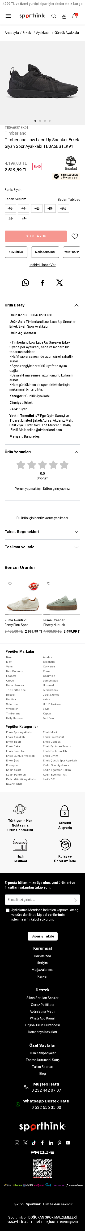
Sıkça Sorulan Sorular (42, 998)
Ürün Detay (14, 305)
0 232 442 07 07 (46, 1090)
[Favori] (74, 236)
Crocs (10, 680)
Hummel (48, 685)
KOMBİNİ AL (16, 252)
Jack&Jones (51, 694)
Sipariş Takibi (42, 936)
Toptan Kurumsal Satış (43, 1060)
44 (10, 219)
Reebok (10, 694)
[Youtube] (68, 1143)
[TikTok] (34, 1143)
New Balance (14, 671)
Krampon (12, 765)
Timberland (15, 133)
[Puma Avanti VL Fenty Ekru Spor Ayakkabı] (23, 624)
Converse (49, 666)
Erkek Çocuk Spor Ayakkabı (60, 760)
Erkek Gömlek (51, 741)
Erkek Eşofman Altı (55, 751)
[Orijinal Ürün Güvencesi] (66, 176)
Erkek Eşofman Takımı (57, 746)
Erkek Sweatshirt (53, 737)
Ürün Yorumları (18, 452)
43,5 (63, 208)
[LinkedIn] (51, 1143)
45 (24, 219)
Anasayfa (12, 33)
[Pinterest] (59, 1143)
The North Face (16, 690)
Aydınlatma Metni (42, 1011)
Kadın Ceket (13, 770)
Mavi (9, 661)
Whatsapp (71, 252)
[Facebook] (42, 1143)
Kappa (47, 713)
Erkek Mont (50, 732)
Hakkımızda (42, 956)
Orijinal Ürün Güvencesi (42, 1025)
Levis (46, 708)
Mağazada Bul (45, 252)
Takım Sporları (42, 1067)
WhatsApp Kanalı (42, 1018)
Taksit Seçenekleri (22, 531)
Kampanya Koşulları (42, 1032)
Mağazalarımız (43, 970)
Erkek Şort (12, 760)
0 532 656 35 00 (46, 1107)
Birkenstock (50, 690)
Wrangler (12, 708)
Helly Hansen (14, 718)
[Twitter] (25, 1143)
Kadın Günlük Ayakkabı (21, 779)
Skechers (49, 661)
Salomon (12, 704)
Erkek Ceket (13, 746)
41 (24, 208)
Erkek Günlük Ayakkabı (20, 755)
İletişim (42, 963)
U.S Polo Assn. (52, 704)
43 (50, 208)
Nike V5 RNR (14, 784)
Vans (9, 666)
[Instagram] (17, 1143)
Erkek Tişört (13, 741)
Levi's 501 (49, 779)
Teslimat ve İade (19, 547)
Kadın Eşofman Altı (55, 774)
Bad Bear (49, 718)
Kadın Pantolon (16, 774)
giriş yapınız (61, 488)
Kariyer (43, 976)
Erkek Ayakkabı (15, 737)
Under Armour (15, 685)
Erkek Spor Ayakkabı (19, 732)
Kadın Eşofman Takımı (57, 770)
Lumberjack (50, 680)
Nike (9, 657)
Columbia (49, 676)
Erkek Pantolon (15, 751)
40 (10, 208)
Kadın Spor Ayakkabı (56, 765)
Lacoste (11, 676)
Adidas (47, 657)
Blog (42, 1073)
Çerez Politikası (42, 1005)
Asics (46, 699)
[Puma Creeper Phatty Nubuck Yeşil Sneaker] (61, 624)
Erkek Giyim (50, 755)
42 (37, 208)
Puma (47, 671)
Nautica (11, 699)
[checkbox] (7, 910)
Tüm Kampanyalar (42, 1053)
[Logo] (32, 16)
